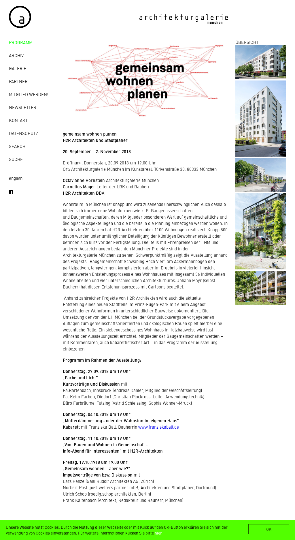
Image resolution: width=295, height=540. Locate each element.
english (15, 178)
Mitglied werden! (28, 94)
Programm (21, 42)
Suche (16, 159)
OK (268, 529)
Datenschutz (23, 133)
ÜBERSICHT (246, 42)
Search (17, 146)
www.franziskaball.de (158, 427)
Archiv (16, 55)
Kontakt (18, 120)
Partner (18, 81)
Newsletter (22, 107)
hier (158, 533)
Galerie (17, 68)
